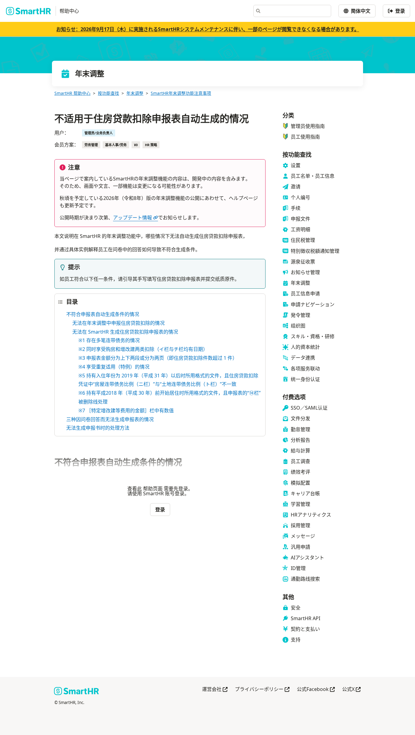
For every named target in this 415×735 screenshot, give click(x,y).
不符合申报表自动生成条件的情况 (102, 314)
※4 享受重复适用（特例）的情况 (113, 366)
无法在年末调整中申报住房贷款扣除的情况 (118, 323)
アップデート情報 (132, 217)
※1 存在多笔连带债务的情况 (109, 340)
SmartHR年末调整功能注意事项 (181, 93)
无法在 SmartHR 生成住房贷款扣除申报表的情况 (125, 331)
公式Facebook (316, 689)
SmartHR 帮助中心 (72, 93)
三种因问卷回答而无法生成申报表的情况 (110, 419)
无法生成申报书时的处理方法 (97, 427)
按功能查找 (108, 93)
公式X (351, 689)
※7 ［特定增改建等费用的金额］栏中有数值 (126, 410)
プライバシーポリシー (262, 689)
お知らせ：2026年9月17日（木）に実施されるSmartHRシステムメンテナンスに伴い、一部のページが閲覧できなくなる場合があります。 (207, 29)
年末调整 (134, 93)
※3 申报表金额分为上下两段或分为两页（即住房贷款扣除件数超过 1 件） (157, 358)
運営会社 (215, 689)
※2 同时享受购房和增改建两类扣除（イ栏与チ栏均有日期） (143, 349)
